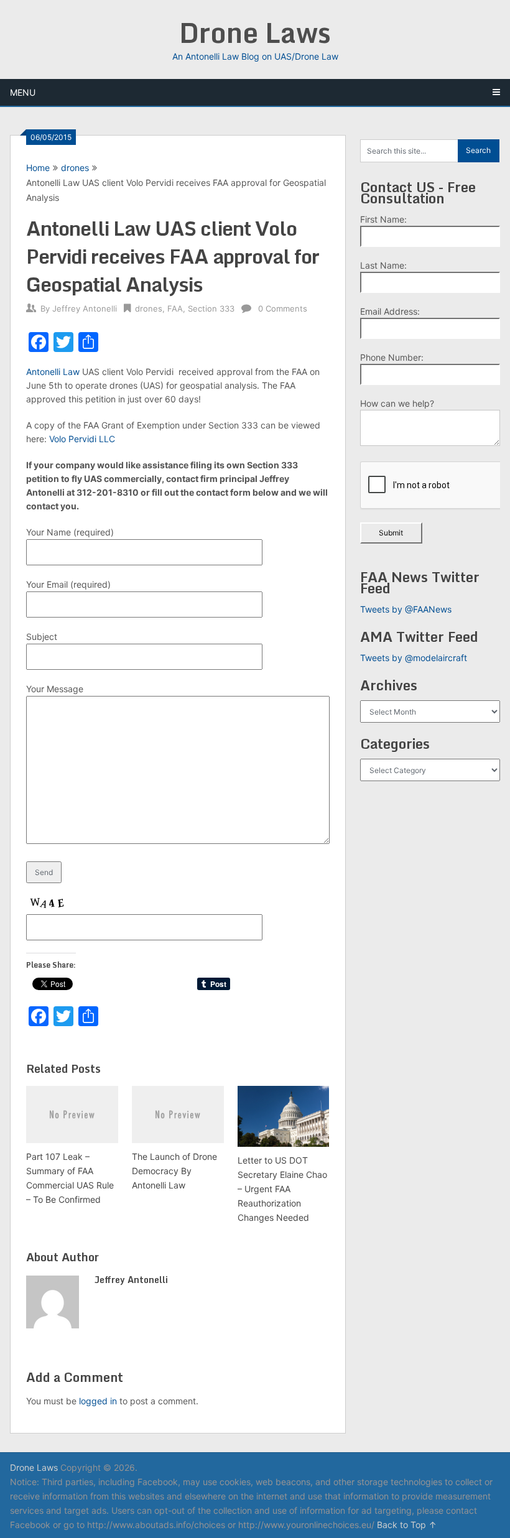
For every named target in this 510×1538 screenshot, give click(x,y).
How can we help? (397, 403)
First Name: (383, 219)
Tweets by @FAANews (406, 609)
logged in (98, 1401)
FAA (175, 308)
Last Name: (383, 265)
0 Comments (282, 308)
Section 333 (211, 308)
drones (75, 167)
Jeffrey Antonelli (84, 308)
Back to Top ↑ (407, 1524)
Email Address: (390, 311)
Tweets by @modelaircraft (413, 657)
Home (38, 167)
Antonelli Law (53, 371)
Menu (22, 92)
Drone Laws (255, 32)
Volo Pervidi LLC (82, 438)
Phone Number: (392, 357)
